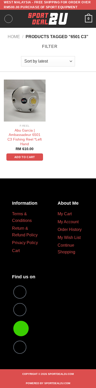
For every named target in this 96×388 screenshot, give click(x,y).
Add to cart (24, 157)
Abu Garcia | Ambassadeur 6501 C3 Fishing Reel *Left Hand (24, 137)
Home (14, 37)
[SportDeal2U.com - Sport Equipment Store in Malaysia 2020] (48, 19)
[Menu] (8, 19)
